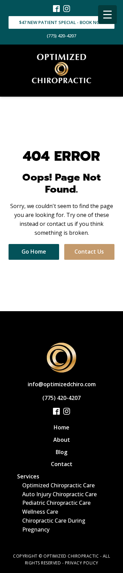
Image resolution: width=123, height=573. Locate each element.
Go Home (34, 251)
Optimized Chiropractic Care (58, 485)
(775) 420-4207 (61, 36)
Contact (61, 464)
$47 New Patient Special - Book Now (61, 22)
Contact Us (89, 251)
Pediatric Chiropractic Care (56, 503)
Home (61, 427)
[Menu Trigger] (107, 14)
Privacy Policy (81, 563)
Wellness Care (40, 511)
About (61, 439)
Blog (61, 452)
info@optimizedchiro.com (62, 384)
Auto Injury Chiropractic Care (59, 494)
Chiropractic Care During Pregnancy (53, 525)
